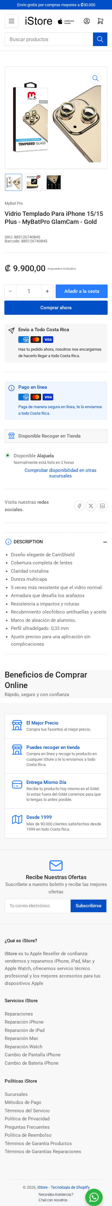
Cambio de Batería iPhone (31, 1063)
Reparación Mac (21, 1038)
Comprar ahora (56, 307)
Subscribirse (88, 906)
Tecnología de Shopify (70, 1187)
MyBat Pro (14, 203)
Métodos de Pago (23, 1102)
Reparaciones (19, 1014)
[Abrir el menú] (11, 21)
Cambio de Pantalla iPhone (33, 1055)
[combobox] (56, 39)
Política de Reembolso (28, 1135)
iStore (42, 1187)
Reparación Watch (23, 1047)
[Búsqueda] (100, 39)
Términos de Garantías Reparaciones (43, 1151)
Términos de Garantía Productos (38, 1143)
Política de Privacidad (27, 1119)
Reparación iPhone (24, 1022)
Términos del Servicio (27, 1111)
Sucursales (16, 1094)
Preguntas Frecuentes (27, 1127)
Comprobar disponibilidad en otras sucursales (60, 473)
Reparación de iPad (24, 1030)
